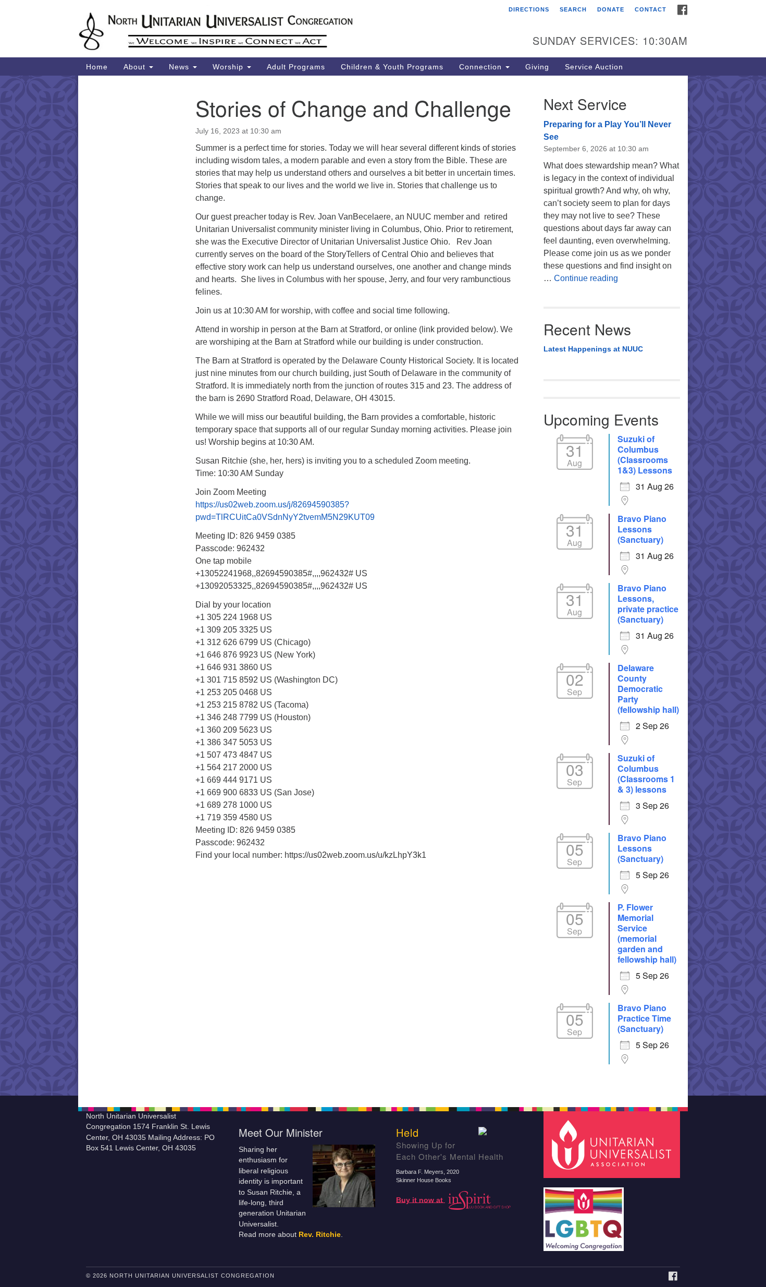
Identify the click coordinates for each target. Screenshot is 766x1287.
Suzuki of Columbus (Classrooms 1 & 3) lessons (646, 774)
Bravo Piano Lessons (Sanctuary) (641, 529)
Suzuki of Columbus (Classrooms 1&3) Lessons (644, 455)
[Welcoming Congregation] (585, 1214)
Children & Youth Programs (392, 67)
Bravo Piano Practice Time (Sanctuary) (644, 1018)
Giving (537, 67)
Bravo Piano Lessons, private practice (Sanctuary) (647, 604)
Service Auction (594, 67)
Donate (610, 9)
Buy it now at (420, 1200)
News (180, 67)
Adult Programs (296, 67)
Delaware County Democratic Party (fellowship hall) (648, 689)
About (135, 67)
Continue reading (586, 278)
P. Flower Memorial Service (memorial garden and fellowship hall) (646, 933)
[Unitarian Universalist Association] (613, 1144)
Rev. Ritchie (320, 1235)
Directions (529, 9)
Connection (481, 67)
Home (97, 67)
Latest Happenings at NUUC (593, 349)
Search (573, 9)
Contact (650, 9)
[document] (383, 586)
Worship (229, 67)
